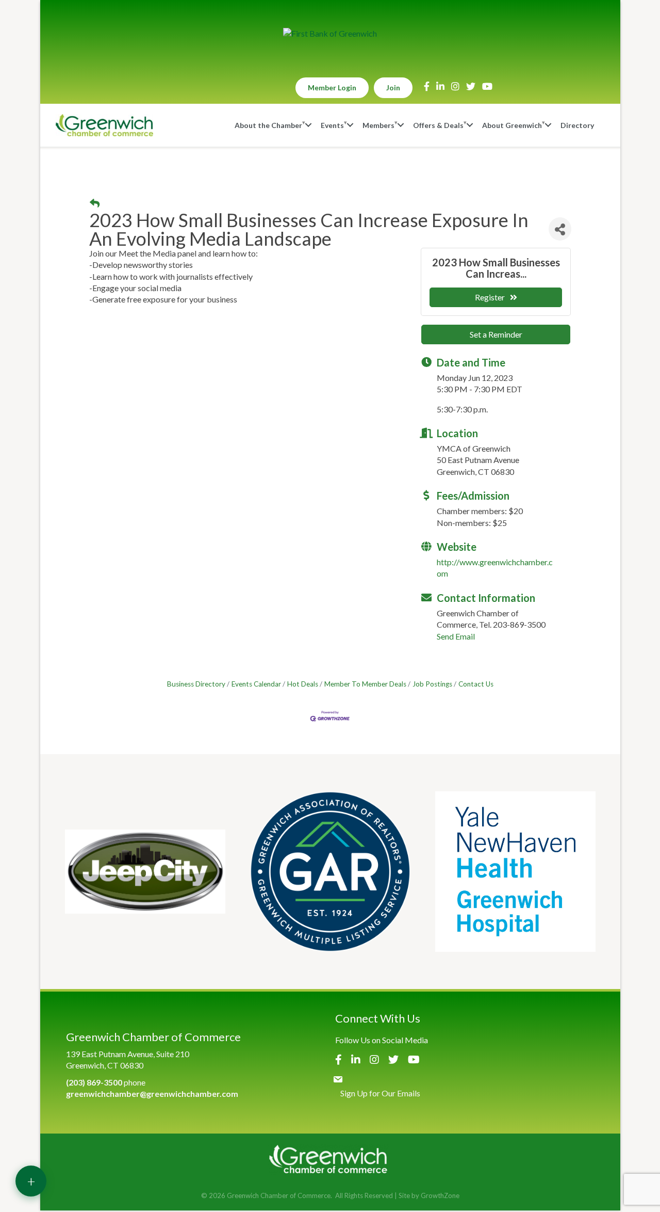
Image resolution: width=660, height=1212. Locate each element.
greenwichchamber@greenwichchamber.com (152, 1093)
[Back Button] (95, 204)
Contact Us (475, 684)
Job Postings (432, 684)
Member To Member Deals (365, 684)
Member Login (332, 87)
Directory (577, 125)
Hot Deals (302, 684)
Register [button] (490, 297)
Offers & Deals (438, 125)
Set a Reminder (496, 334)
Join (393, 87)
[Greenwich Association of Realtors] (330, 871)
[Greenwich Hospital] (515, 871)
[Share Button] (560, 229)
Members (378, 125)
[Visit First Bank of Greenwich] (330, 33)
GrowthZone (440, 1195)
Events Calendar (256, 684)
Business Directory (196, 684)
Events (332, 125)
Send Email (456, 636)
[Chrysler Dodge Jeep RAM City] (145, 871)
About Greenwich (512, 125)
